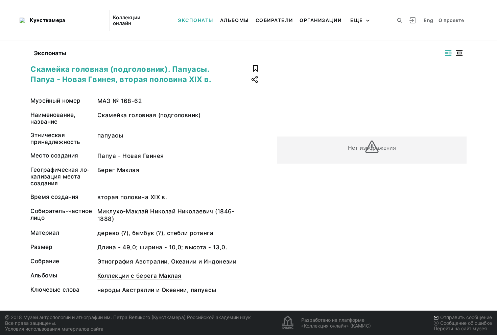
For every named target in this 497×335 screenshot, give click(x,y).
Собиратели (274, 20)
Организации (320, 20)
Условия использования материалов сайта (54, 329)
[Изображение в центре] (459, 53)
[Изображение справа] (448, 53)
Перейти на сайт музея (460, 328)
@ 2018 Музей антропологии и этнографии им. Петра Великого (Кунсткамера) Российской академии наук (128, 317)
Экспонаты (195, 20)
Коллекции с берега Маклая (139, 275)
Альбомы (234, 20)
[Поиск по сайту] (399, 20)
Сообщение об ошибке (466, 323)
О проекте (451, 20)
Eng (428, 20)
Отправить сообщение (466, 317)
